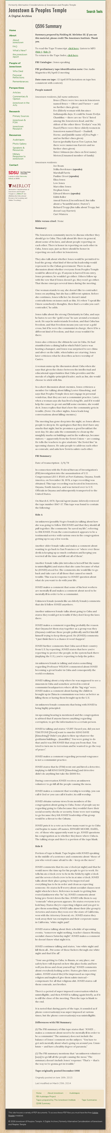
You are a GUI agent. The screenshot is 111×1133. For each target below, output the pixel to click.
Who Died (18, 71)
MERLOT (20, 194)
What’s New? (19, 50)
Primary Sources (21, 116)
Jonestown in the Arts (21, 104)
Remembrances (20, 81)
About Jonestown (18, 41)
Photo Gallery (19, 143)
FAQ (15, 46)
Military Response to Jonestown (19, 156)
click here (73, 48)
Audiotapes (18, 139)
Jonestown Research (18, 127)
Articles (17, 92)
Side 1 (39, 51)
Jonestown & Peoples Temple (38, 10)
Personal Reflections (18, 76)
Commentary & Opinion (20, 97)
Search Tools (94, 11)
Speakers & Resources (18, 149)
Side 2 (46, 51)
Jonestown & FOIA (19, 121)
